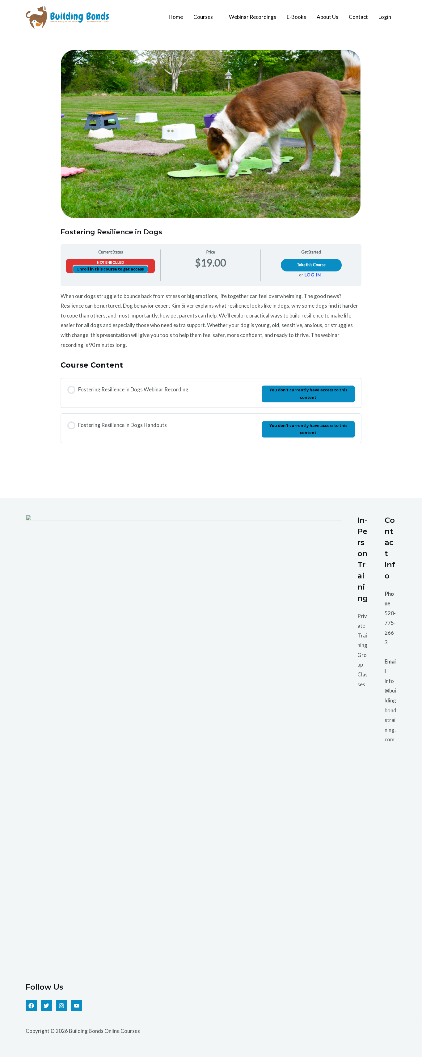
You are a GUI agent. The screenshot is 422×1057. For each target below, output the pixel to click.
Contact (358, 17)
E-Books (296, 17)
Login (384, 17)
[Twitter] (46, 1005)
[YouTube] (76, 1005)
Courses (203, 17)
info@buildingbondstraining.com (390, 710)
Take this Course (311, 264)
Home (176, 17)
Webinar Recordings (252, 17)
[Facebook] (31, 1005)
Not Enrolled (110, 262)
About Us (327, 17)
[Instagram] (61, 1005)
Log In (313, 275)
